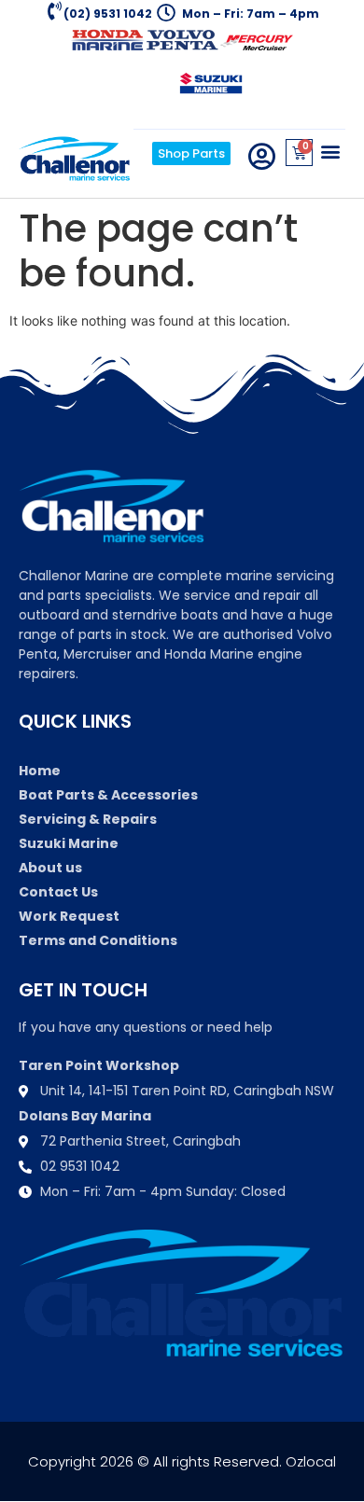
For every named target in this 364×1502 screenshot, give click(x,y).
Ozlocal (311, 1461)
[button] (330, 150)
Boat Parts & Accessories (108, 795)
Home (40, 770)
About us (50, 867)
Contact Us (58, 892)
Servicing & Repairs (88, 819)
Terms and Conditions (98, 940)
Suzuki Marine (69, 843)
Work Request (69, 916)
